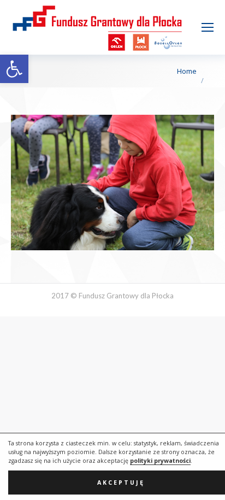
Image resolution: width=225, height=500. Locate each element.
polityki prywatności (160, 460)
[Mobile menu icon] (207, 27)
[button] (14, 69)
